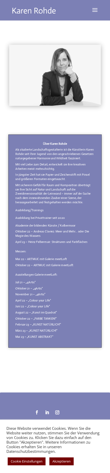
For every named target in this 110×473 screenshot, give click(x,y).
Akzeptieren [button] (61, 461)
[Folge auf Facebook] (37, 412)
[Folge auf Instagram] (57, 412)
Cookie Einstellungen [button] (26, 461)
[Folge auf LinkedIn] (47, 412)
